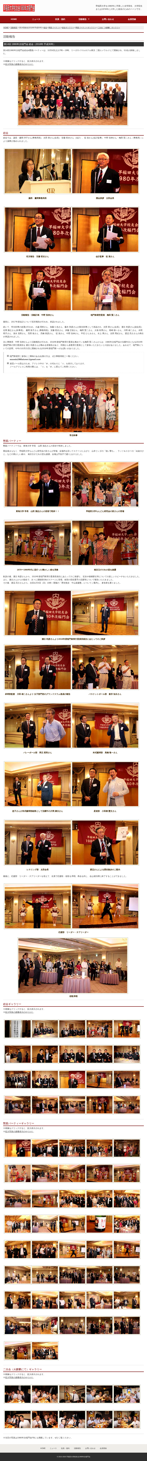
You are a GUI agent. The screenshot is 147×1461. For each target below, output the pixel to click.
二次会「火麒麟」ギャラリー (109, 28)
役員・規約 (60, 19)
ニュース (36, 19)
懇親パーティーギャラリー (86, 28)
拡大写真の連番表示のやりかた (19, 64)
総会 (45, 28)
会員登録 (132, 19)
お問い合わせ (108, 19)
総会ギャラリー (68, 28)
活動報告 (83, 19)
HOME (14, 19)
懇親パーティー (55, 28)
